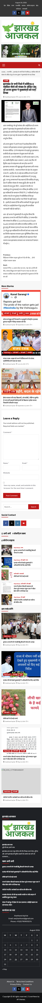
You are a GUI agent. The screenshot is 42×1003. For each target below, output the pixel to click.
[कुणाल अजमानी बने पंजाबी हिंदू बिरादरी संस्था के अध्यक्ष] (6, 550)
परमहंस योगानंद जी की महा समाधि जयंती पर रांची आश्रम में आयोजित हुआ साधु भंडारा (19, 895)
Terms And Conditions (24, 981)
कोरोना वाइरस (30, 5)
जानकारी (24, 9)
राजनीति (18, 5)
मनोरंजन (18, 9)
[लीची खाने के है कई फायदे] (6, 575)
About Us (10, 981)
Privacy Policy (15, 984)
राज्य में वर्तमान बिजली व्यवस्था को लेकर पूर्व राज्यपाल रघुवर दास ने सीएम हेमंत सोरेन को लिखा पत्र (24, 588)
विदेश (8, 5)
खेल (37, 5)
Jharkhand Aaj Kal (10, 97)
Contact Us (27, 984)
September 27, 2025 (23, 325)
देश (5, 5)
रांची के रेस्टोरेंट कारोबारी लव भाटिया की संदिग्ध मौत (17, 797)
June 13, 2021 (22, 97)
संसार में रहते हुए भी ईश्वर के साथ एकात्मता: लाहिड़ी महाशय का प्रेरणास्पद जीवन (19, 903)
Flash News (7, 353)
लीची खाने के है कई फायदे (21, 576)
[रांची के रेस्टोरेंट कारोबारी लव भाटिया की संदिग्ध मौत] (6, 599)
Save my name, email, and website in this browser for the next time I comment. (20, 486)
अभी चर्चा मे (6, 313)
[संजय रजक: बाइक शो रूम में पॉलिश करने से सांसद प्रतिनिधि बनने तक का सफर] (21, 342)
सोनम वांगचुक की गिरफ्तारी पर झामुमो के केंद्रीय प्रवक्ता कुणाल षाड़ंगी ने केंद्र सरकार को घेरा (20, 320)
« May (4, 969)
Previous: (19, 258)
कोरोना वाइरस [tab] (8, 540)
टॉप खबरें (14, 313)
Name (6, 463)
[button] (3, 65)
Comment (7, 432)
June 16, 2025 (22, 364)
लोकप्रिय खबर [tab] (19, 533)
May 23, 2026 (21, 683)
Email (24, 463)
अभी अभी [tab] (7, 533)
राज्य (12, 5)
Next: (20, 271)
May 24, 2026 (21, 645)
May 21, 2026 (21, 800)
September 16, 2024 (23, 406)
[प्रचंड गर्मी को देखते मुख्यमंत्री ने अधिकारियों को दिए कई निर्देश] (6, 562)
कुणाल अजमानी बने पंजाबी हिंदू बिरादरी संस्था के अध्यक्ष (18, 642)
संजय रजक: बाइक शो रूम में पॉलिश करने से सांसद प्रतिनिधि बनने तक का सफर (18, 359)
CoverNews (32, 996)
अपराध (23, 5)
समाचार (27, 313)
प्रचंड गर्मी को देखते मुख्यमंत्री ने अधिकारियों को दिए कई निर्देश (23, 564)
